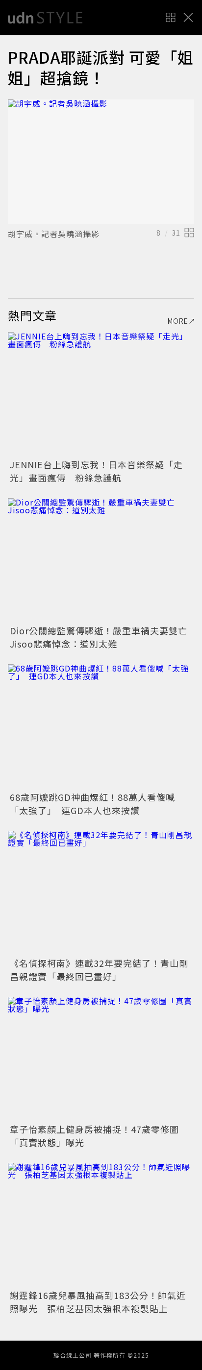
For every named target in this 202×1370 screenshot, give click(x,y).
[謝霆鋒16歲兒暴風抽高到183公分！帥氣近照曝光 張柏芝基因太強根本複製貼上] (101, 1225)
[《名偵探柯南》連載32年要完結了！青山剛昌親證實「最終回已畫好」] (101, 893)
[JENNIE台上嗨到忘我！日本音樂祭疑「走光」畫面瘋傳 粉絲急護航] (101, 394)
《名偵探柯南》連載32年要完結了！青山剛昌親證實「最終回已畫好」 (99, 970)
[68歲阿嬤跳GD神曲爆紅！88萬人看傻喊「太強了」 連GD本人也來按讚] (101, 726)
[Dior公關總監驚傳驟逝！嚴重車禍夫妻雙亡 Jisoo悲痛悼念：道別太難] (101, 560)
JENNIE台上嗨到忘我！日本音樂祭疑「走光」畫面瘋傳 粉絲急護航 (96, 471)
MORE (178, 320)
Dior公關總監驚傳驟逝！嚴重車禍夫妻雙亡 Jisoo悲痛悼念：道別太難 (103, 637)
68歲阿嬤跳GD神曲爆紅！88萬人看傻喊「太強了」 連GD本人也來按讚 (92, 804)
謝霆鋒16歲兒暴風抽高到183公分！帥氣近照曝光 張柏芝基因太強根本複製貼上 (98, 1302)
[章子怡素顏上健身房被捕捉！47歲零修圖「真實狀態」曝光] (101, 1059)
